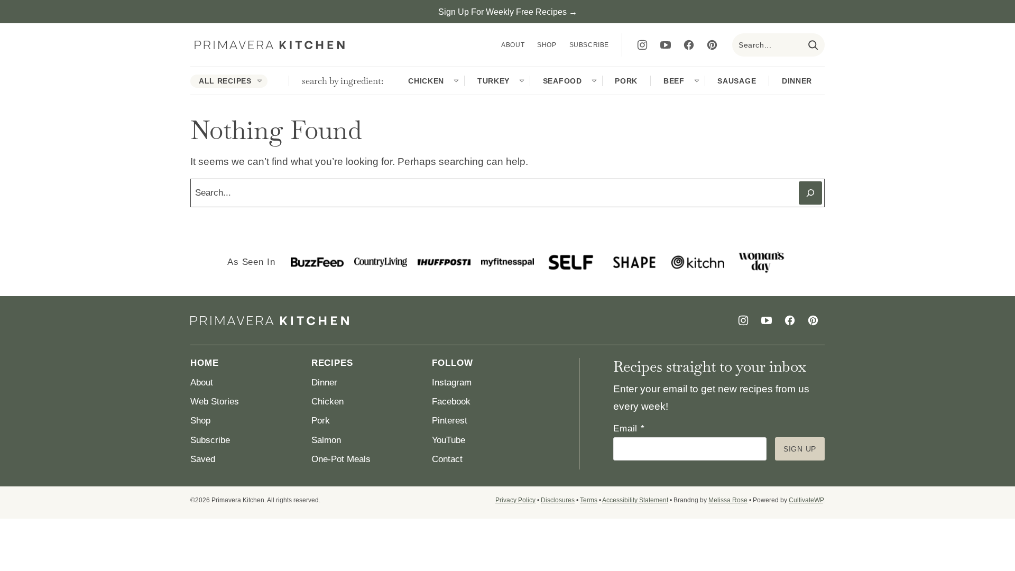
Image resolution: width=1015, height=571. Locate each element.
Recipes (332, 363)
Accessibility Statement (635, 500)
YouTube (448, 440)
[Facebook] (688, 45)
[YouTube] (665, 45)
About (512, 45)
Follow (452, 363)
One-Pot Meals (341, 459)
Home (204, 363)
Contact (447, 459)
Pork (626, 81)
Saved (202, 459)
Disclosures (558, 500)
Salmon (326, 440)
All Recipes (225, 81)
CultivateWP (806, 500)
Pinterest (449, 421)
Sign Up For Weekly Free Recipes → (507, 11)
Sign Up (799, 449)
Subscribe (589, 45)
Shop (546, 45)
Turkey (493, 81)
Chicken (426, 81)
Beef (674, 81)
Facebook (451, 402)
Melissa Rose (728, 500)
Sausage (736, 81)
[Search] (813, 45)
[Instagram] (642, 45)
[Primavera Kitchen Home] (269, 45)
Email (629, 428)
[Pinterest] (712, 45)
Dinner (797, 81)
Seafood (562, 81)
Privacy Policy (515, 500)
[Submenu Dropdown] (259, 81)
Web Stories (214, 402)
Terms (588, 500)
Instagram (452, 382)
